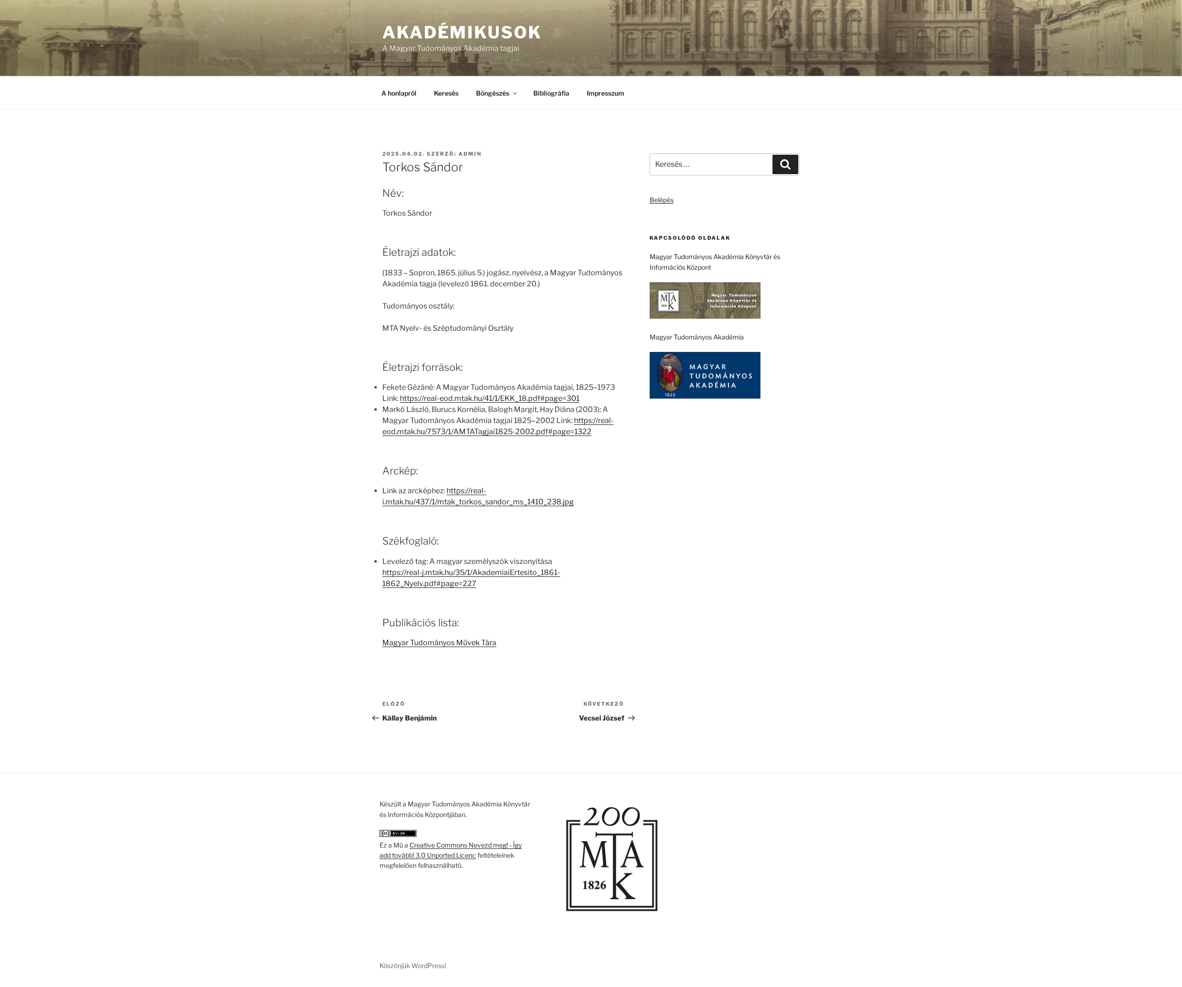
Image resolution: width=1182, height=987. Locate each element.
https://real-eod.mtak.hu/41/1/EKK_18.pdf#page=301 (489, 398)
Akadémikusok (462, 32)
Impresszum (605, 93)
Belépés (662, 200)
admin (470, 154)
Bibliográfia (551, 93)
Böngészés (492, 93)
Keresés (446, 93)
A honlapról (398, 93)
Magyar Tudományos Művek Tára (439, 642)
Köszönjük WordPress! (413, 965)
